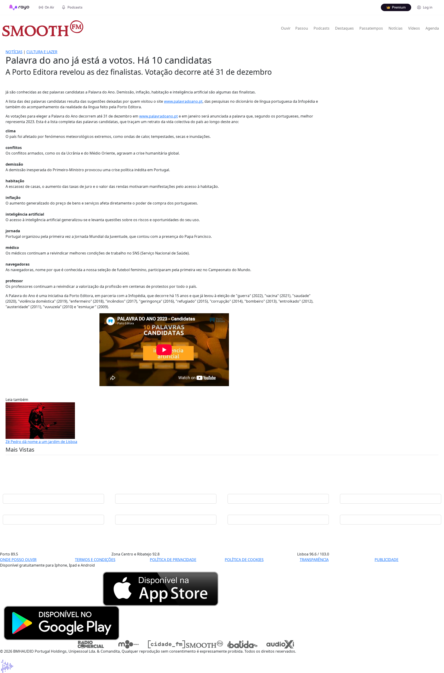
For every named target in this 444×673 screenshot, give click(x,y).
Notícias (395, 28)
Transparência (314, 559)
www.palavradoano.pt (183, 101)
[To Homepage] (19, 7)
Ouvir (286, 28)
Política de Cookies (244, 559)
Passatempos (371, 28)
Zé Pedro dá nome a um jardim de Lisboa (41, 441)
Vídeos (414, 28)
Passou (301, 28)
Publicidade (386, 559)
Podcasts (322, 28)
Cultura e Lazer (41, 51)
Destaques (344, 28)
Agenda (432, 28)
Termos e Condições (95, 559)
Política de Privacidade (173, 559)
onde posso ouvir (18, 559)
